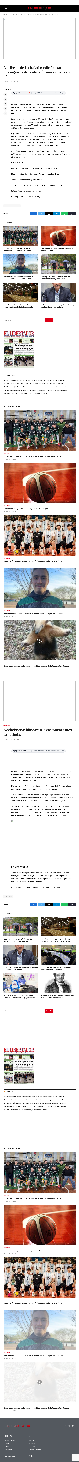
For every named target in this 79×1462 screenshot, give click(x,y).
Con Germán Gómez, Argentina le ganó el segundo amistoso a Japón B (33, 561)
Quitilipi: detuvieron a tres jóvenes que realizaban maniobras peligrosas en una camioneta (34, 380)
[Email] (5, 104)
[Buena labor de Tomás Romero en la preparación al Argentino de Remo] (20, 264)
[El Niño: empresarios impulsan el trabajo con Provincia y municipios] (58, 292)
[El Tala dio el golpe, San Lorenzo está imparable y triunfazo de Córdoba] (20, 236)
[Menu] (6, 8)
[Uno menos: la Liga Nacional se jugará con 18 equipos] (58, 236)
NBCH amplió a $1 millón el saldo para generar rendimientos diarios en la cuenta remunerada (35, 387)
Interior (6, 663)
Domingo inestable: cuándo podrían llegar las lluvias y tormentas (55, 278)
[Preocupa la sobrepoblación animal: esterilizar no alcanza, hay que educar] (20, 983)
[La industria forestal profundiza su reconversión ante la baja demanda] (20, 292)
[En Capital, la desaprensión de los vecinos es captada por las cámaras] (58, 955)
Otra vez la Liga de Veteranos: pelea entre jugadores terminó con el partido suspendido (34, 383)
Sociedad (6, 63)
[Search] (73, 8)
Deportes (7, 453)
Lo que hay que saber (12, 206)
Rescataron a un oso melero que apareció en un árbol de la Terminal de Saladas (36, 666)
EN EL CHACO (11, 375)
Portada (5, 14)
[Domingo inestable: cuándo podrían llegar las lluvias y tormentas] (58, 264)
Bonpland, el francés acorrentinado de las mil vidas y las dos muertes (58, 997)
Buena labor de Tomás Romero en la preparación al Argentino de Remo (18, 278)
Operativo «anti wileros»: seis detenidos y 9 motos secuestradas (25, 393)
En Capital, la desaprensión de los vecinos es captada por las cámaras (58, 968)
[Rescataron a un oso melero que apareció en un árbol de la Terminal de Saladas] (40, 640)
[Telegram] (5, 109)
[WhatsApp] (5, 113)
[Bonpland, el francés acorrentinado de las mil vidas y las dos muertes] (58, 983)
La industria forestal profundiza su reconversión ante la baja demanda (18, 306)
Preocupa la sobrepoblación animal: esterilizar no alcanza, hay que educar (19, 997)
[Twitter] (5, 99)
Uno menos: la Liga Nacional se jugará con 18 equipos (57, 249)
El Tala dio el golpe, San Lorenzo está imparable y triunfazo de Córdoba (18, 249)
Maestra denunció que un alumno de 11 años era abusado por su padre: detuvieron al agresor (35, 390)
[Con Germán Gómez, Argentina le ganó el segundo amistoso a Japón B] (40, 535)
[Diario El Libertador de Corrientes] (39, 8)
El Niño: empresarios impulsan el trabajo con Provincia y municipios (58, 306)
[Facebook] (5, 94)
